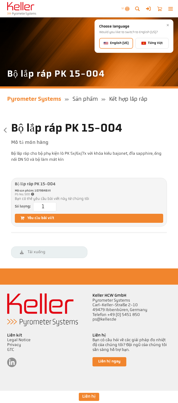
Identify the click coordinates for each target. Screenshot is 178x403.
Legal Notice (19, 340)
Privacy (14, 345)
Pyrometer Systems (34, 99)
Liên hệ (89, 396)
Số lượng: (23, 206)
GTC (10, 350)
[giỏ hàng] (159, 8)
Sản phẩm (85, 99)
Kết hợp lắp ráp (128, 99)
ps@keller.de (104, 320)
